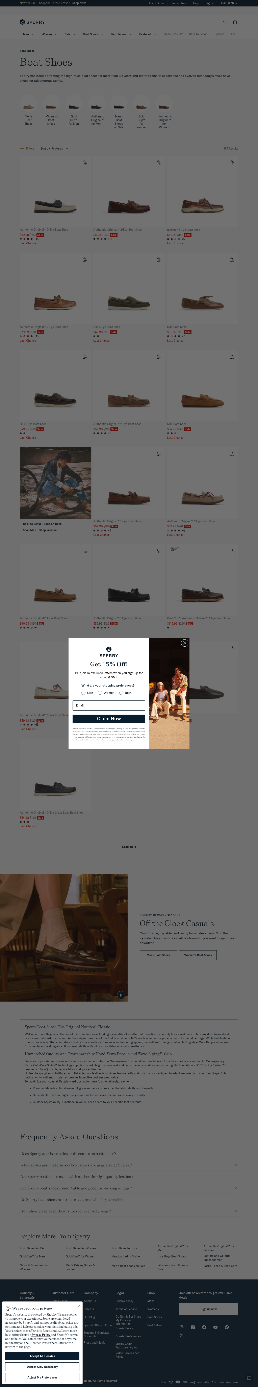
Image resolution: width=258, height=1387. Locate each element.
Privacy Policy (41, 1334)
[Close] (79, 1305)
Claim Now (109, 718)
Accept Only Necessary (42, 1366)
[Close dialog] (184, 643)
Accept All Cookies (42, 1356)
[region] (42, 1342)
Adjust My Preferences (42, 1377)
